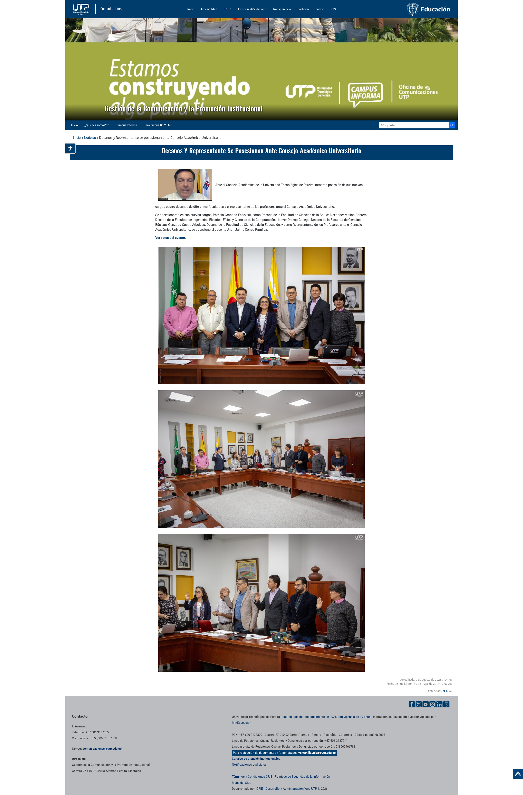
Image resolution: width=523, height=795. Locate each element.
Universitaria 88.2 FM (157, 125)
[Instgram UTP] (432, 704)
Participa (303, 9)
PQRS (227, 9)
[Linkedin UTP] (439, 704)
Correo (319, 9)
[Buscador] (452, 125)
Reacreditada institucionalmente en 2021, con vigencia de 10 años (326, 717)
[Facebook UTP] (412, 704)
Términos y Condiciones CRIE (252, 776)
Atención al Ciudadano (252, 9)
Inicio (190, 9)
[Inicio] (518, 774)
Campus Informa (126, 125)
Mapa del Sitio (241, 783)
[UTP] (81, 9)
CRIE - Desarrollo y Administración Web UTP (286, 789)
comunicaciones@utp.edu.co (102, 748)
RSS (333, 9)
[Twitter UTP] (419, 704)
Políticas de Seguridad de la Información (302, 776)
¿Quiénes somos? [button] (95, 125)
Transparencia (282, 9)
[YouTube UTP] (425, 704)
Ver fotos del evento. (171, 238)
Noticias (90, 138)
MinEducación (241, 723)
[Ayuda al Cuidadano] (446, 704)
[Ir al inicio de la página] (518, 774)
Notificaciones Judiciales (249, 764)
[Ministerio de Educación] (407, 9)
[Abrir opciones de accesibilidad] (70, 148)
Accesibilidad (209, 9)
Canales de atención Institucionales (256, 758)
